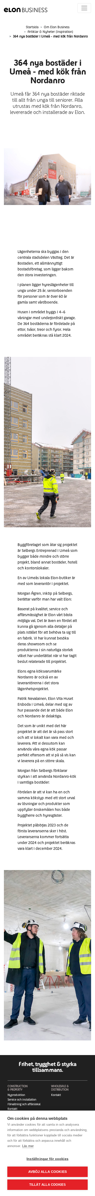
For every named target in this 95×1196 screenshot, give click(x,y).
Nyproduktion (16, 1095)
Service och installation (22, 1099)
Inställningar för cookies (47, 1159)
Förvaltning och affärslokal (24, 1104)
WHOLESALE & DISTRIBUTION (60, 1088)
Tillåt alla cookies (47, 1185)
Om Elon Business (56, 27)
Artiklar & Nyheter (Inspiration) (50, 32)
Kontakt (12, 1109)
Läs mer (28, 1146)
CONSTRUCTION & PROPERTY (18, 1088)
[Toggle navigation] (84, 8)
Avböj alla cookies (47, 1172)
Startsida (32, 27)
